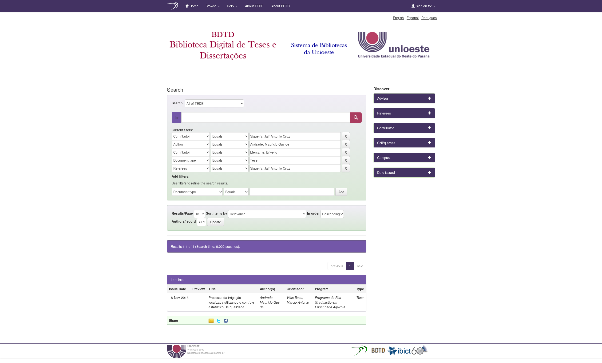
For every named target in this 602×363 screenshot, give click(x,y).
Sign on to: (424, 6)
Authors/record (184, 221)
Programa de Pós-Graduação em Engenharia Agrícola (330, 302)
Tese (360, 297)
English (398, 17)
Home (193, 6)
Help (231, 6)
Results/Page (182, 213)
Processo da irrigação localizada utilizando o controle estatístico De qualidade (231, 302)
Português (429, 17)
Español (413, 17)
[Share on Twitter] (218, 320)
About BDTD (280, 6)
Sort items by (216, 213)
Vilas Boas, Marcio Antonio (298, 300)
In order (313, 213)
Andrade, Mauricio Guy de (270, 302)
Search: (178, 103)
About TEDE (253, 6)
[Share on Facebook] (227, 320)
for (176, 117)
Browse (212, 6)
